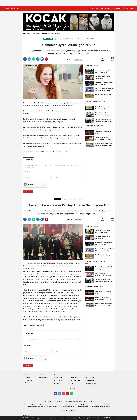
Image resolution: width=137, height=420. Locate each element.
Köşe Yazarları (58, 380)
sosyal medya (31, 127)
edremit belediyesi (34, 263)
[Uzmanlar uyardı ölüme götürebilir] (53, 81)
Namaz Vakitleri (90, 386)
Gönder (28, 191)
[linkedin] (42, 59)
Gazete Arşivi (74, 386)
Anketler (87, 375)
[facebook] (25, 59)
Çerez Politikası (77, 401)
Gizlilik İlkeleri (88, 401)
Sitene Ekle (51, 401)
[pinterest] (46, 59)
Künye (65, 401)
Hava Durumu (89, 377)
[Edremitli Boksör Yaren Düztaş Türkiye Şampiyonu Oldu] (53, 242)
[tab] (28, 159)
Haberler (28, 33)
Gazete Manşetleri (90, 380)
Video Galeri (94, 8)
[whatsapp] (33, 59)
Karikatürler (73, 389)
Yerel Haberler (74, 377)
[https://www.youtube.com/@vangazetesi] (67, 393)
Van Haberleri (43, 377)
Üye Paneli (129, 8)
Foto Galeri (106, 8)
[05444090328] (71, 393)
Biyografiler (57, 383)
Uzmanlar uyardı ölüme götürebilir (51, 33)
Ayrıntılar (107, 418)
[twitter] (29, 59)
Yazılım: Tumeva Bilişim (68, 411)
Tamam (113, 418)
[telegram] (38, 59)
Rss (45, 401)
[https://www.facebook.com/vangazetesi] (55, 393)
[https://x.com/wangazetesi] (59, 393)
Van (26, 375)
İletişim (70, 401)
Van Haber (28, 377)
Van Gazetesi (36, 33)
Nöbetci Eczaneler (90, 383)
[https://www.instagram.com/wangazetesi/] (63, 393)
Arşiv (71, 383)
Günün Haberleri (75, 380)
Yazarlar (118, 8)
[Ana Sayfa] (24, 33)
